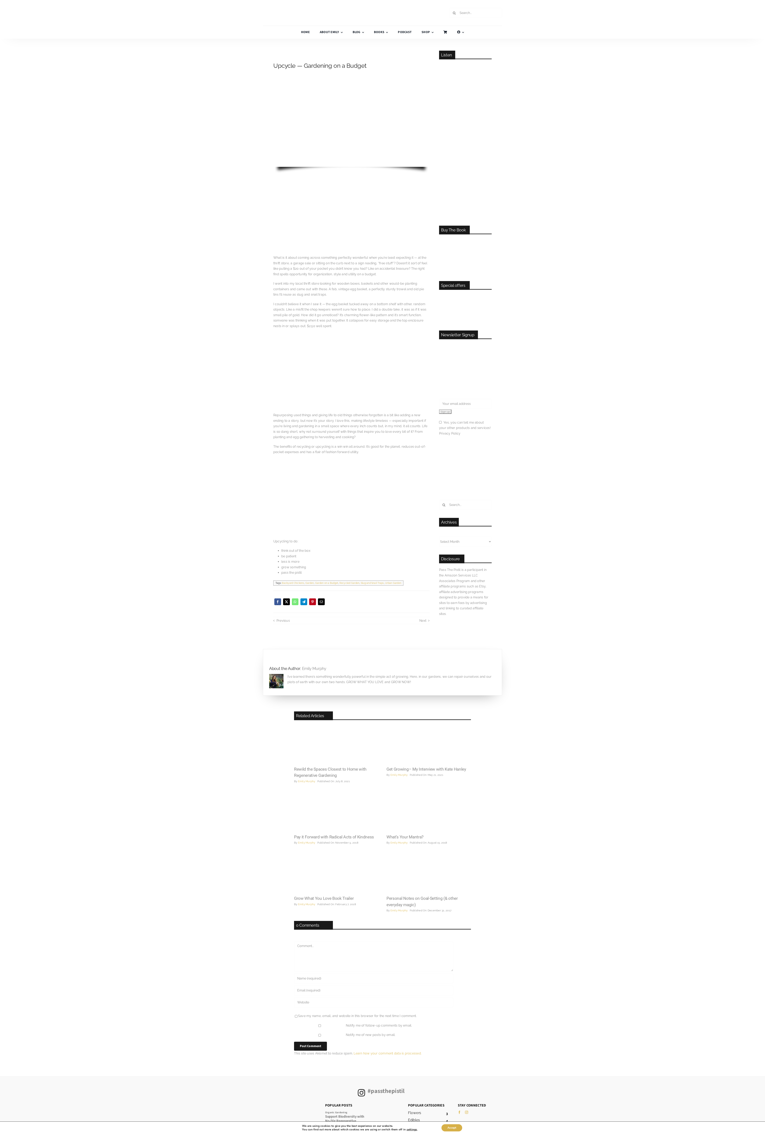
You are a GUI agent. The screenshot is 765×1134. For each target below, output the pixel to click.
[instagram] (466, 1112)
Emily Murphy (314, 668)
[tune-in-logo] (465, 196)
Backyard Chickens (293, 583)
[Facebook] (277, 601)
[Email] (321, 601)
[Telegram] (303, 601)
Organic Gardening (336, 1112)
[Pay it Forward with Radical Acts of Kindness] (336, 793)
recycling (304, 446)
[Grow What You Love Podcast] (465, 65)
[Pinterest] (312, 601)
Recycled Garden (349, 583)
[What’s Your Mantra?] (428, 793)
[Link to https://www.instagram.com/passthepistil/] (361, 1093)
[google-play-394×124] (465, 162)
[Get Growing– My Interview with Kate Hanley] (428, 725)
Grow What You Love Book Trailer (324, 898)
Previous (283, 621)
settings (412, 1129)
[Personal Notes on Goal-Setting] (428, 855)
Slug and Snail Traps (372, 583)
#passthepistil (386, 1091)
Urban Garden (393, 583)
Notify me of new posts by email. (370, 1035)
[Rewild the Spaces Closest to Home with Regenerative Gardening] (336, 725)
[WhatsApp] (295, 601)
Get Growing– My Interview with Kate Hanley (426, 769)
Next (422, 621)
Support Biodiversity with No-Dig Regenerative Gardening (344, 1121)
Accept (451, 1128)
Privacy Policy (449, 433)
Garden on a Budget (326, 583)
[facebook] (459, 1112)
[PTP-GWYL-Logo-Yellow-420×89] (382, 5)
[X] (286, 601)
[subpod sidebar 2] (465, 295)
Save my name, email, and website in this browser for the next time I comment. (357, 1016)
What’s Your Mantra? (405, 837)
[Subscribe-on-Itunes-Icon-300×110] (465, 141)
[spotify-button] (465, 119)
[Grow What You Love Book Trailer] (336, 855)
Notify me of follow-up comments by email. (379, 1025)
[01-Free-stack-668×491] (465, 240)
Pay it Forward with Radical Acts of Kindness (334, 837)
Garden (309, 583)
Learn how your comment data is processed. (388, 1053)
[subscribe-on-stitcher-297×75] (465, 181)
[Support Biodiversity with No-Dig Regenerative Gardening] (384, 1112)
